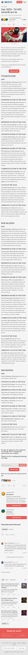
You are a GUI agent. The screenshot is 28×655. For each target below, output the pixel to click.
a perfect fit (4, 139)
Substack (6, 652)
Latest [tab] (6, 579)
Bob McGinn (18, 18)
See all (4, 623)
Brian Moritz (7, 562)
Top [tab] (3, 579)
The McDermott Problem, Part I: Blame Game (9, 599)
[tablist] (7, 529)
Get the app (21, 648)
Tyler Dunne (12, 18)
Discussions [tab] (12, 579)
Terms (18, 643)
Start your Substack (10, 648)
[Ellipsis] (26, 543)
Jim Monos (13, 19)
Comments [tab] (4, 529)
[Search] (25, 579)
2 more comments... (6, 572)
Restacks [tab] (11, 529)
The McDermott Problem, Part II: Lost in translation (9, 612)
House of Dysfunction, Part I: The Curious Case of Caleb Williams (10, 585)
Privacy (14, 643)
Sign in (25, 2)
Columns (4, 6)
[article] (14, 589)
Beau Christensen (8, 543)
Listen (24, 19)
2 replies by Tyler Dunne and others (14, 557)
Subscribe (19, 2)
